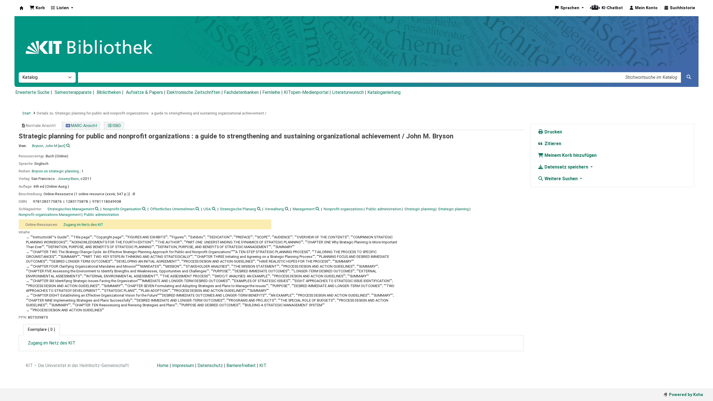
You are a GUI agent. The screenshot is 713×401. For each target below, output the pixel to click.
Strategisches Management (70, 209)
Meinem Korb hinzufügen (570, 155)
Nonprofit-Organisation (122, 209)
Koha (21, 8)
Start (26, 113)
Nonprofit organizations (343, 209)
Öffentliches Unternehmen (172, 209)
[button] (37, 8)
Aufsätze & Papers (144, 92)
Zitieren (552, 143)
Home (163, 365)
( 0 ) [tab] (41, 329)
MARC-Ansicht (83, 125)
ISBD (116, 125)
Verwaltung (274, 209)
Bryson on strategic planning (55, 171)
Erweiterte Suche (32, 92)
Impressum (183, 365)
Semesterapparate (73, 92)
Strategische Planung (238, 209)
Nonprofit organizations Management (50, 214)
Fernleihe (271, 92)
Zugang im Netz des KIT (83, 224)
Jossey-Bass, (68, 178)
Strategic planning (419, 209)
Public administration (383, 209)
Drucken (552, 132)
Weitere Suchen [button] (561, 178)
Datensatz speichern (566, 167)
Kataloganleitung (384, 92)
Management (304, 209)
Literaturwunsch (348, 92)
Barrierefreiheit (241, 365)
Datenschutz (210, 365)
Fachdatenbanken (241, 92)
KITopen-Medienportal (306, 92)
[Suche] (688, 77)
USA (207, 209)
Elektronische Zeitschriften (193, 92)
